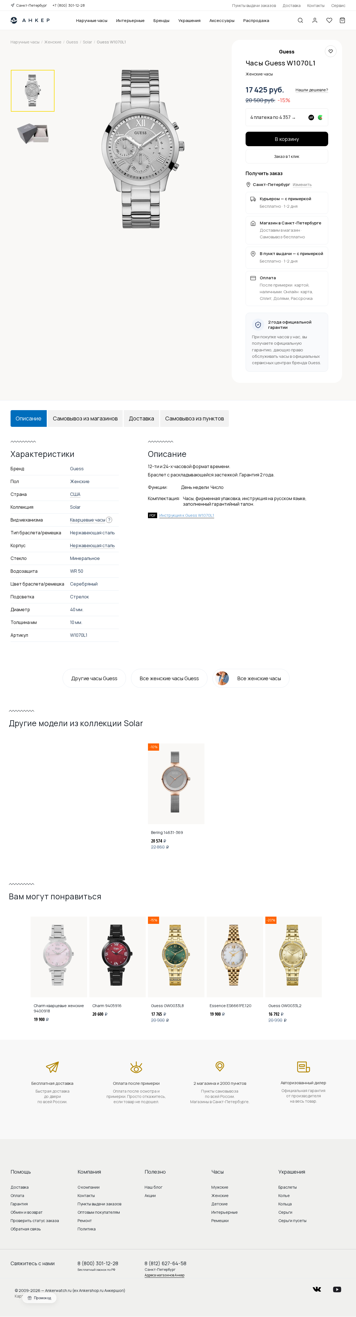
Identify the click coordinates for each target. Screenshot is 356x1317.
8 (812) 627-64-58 (165, 1263)
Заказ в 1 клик (286, 156)
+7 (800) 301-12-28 (69, 5)
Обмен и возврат (27, 1212)
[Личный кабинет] (314, 20)
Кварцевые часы (87, 520)
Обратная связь (26, 1229)
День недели (195, 487)
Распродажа (256, 20)
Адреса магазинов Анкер (164, 1275)
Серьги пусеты (292, 1220)
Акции (150, 1195)
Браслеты (287, 1187)
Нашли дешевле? (312, 89)
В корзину (287, 139)
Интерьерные (130, 20)
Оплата (17, 1195)
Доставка (292, 5)
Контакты (316, 5)
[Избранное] (329, 20)
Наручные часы (91, 20)
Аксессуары (221, 20)
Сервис (338, 5)
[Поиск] (300, 20)
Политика (87, 1229)
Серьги (285, 1212)
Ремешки (220, 1220)
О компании (89, 1187)
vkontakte (317, 1287)
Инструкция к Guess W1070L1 (186, 515)
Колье (284, 1195)
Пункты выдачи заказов (254, 5)
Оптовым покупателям (99, 1212)
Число (217, 487)
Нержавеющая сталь (92, 545)
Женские (220, 1195)
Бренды (161, 20)
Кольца (285, 1203)
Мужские (219, 1187)
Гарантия (19, 1203)
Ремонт (85, 1220)
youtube (337, 1287)
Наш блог (153, 1187)
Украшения (189, 20)
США (75, 494)
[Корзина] (342, 20)
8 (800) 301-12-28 (98, 1263)
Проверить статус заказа (35, 1220)
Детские (219, 1203)
